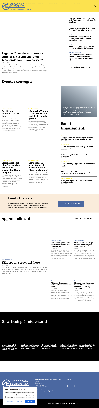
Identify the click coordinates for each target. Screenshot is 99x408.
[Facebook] (68, 386)
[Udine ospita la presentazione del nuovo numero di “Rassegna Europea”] (38, 148)
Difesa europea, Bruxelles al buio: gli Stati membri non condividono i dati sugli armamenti (84, 286)
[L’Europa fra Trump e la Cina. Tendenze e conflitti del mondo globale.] (38, 96)
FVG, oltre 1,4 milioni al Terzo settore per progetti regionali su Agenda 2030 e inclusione (76, 172)
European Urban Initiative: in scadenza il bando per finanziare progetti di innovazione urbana (77, 147)
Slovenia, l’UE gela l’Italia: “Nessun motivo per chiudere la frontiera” (81, 47)
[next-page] (5, 354)
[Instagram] (72, 386)
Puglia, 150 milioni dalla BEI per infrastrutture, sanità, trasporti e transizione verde (81, 38)
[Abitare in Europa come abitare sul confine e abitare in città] (62, 271)
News (70, 16)
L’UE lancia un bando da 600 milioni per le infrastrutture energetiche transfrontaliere (78, 164)
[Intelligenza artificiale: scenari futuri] (12, 96)
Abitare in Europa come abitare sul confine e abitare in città (61, 285)
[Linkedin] (75, 386)
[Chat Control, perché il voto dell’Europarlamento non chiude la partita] (62, 230)
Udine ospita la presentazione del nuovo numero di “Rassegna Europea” (38, 166)
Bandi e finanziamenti (75, 52)
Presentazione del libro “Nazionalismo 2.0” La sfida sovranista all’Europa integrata (12, 168)
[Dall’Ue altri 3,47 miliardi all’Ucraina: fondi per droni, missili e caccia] (62, 28)
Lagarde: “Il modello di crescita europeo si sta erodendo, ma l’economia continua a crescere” (23, 57)
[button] (95, 6)
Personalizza (10, 401)
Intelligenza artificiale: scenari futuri (10, 113)
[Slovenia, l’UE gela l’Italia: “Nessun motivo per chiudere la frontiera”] (62, 46)
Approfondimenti (74, 65)
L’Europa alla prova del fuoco (79, 67)
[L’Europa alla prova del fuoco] (62, 66)
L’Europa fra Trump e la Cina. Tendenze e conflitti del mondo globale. (38, 115)
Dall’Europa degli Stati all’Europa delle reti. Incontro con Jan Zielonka (78, 155)
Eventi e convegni (7, 109)
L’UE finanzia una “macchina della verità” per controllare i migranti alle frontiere (82, 20)
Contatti (69, 379)
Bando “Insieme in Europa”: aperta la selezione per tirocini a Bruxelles (76, 181)
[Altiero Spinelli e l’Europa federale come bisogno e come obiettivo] (85, 230)
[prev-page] (3, 354)
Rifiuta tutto (19, 401)
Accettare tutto (30, 401)
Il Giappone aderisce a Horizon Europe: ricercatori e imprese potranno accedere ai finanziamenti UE (82, 57)
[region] (20, 396)
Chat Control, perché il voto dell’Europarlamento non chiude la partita (61, 244)
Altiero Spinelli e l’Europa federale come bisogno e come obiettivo (83, 244)
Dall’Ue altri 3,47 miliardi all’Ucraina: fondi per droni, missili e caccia (82, 29)
